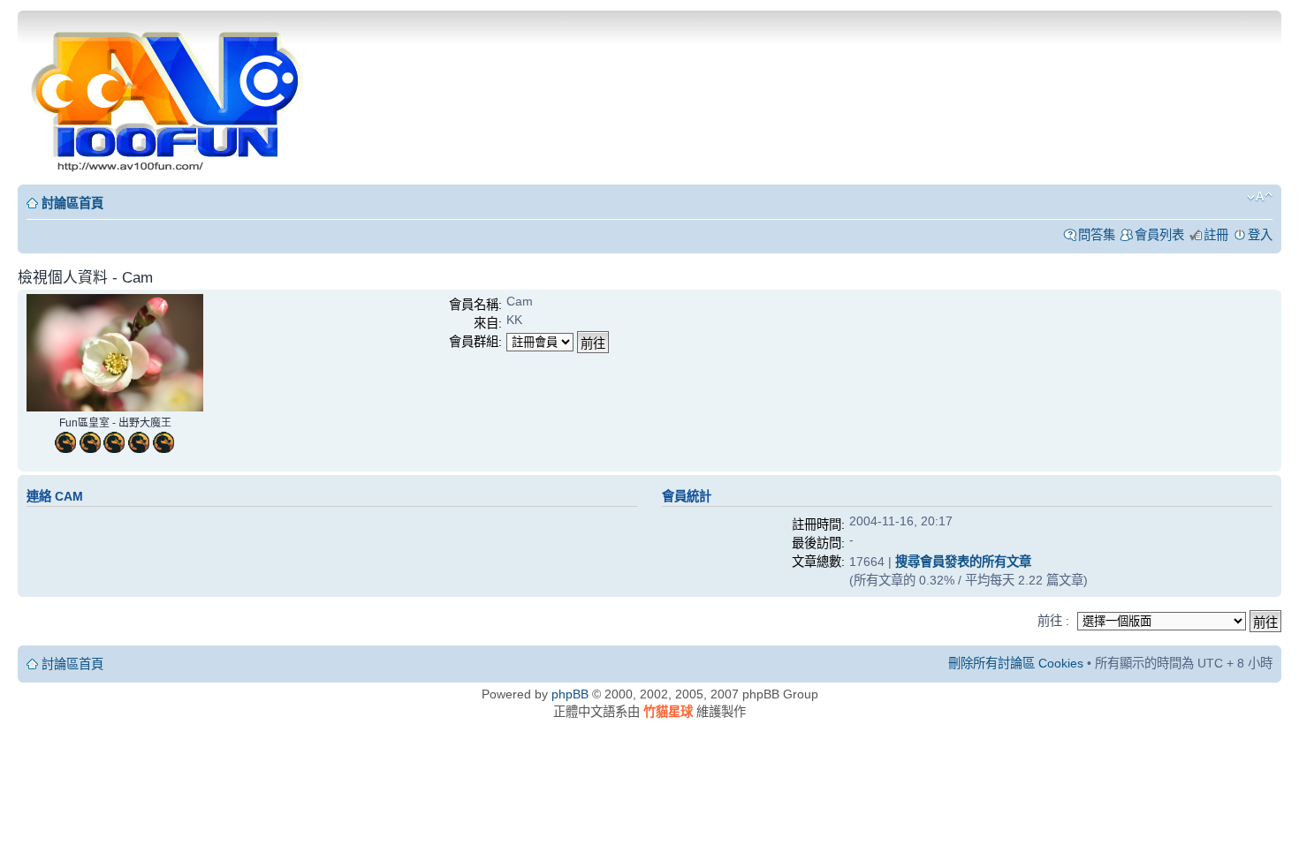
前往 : (1053, 621)
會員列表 (1159, 235)
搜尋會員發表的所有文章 (963, 562)
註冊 (1216, 235)
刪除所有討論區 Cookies (1015, 663)
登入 (1260, 235)
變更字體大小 (1259, 197)
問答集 (1096, 235)
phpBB (570, 694)
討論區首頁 (72, 203)
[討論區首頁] (168, 96)
